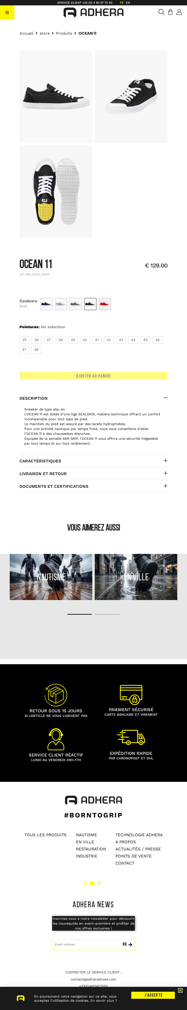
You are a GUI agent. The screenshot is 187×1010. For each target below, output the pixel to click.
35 (24, 340)
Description (33, 398)
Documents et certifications (53, 486)
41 (97, 340)
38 (60, 340)
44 (133, 340)
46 (157, 340)
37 (49, 340)
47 (24, 349)
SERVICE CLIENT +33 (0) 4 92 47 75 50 (84, 2)
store (45, 33)
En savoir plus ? (103, 1000)
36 (36, 340)
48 (36, 349)
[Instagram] (85, 883)
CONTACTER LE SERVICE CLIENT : (93, 972)
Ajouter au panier (93, 376)
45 (145, 340)
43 (121, 340)
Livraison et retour (43, 473)
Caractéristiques (40, 461)
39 (73, 340)
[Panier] (170, 12)
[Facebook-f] (99, 883)
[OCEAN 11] (46, 304)
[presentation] (80, 614)
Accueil (26, 33)
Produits (64, 33)
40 (85, 340)
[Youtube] (92, 883)
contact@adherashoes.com (93, 979)
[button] (7, 12)
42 (109, 340)
